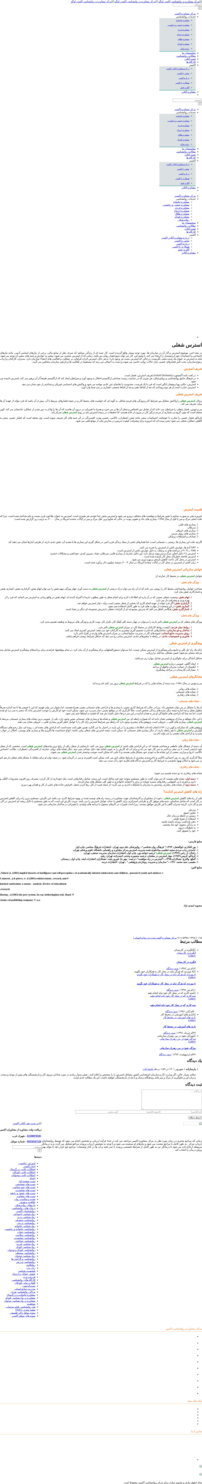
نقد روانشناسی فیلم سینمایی (20, 1307)
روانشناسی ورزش (25, 1262)
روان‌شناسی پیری (26, 1217)
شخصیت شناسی (26, 1271)
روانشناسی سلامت (25, 1235)
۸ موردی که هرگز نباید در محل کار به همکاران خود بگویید (166, 974)
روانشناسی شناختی (25, 1241)
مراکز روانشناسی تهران (23, 1292)
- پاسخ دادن (148, 1069)
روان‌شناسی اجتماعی (24, 1214)
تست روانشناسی (187, 1393)
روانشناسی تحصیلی (25, 1220)
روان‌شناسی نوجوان (25, 1256)
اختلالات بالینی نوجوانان (23, 1175)
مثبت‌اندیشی (28, 1286)
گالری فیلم (190, 1423)
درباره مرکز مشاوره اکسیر (181, 1412)
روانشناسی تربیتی (26, 1223)
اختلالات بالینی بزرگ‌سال (22, 1169)
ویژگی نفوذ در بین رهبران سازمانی (178, 1038)
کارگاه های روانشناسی (23, 1280)
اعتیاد (32, 1178)
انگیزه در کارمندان (186, 953)
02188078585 (34, 1136)
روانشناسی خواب (26, 1232)
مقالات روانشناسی (186, 1417)
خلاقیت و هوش (27, 1202)
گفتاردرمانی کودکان (25, 1283)
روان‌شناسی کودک (25, 1247)
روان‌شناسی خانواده (25, 1226)
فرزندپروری (29, 1277)
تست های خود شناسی (23, 1187)
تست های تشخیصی (25, 1184)
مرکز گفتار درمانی (186, 1349)
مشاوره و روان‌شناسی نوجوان (19, 1301)
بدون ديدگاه (172, 968)
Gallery (192, 955)
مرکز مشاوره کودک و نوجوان (180, 1336)
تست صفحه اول (26, 1181)
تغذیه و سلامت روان (24, 1199)
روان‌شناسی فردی (25, 1244)
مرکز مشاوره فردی (185, 1380)
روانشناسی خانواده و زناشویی (20, 1229)
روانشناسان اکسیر (25, 1211)
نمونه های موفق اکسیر (23, 1315)
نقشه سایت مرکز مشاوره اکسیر (179, 1409)
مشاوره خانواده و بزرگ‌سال (20, 1295)
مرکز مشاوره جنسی (185, 1374)
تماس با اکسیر (188, 1420)
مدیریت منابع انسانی (144, 937)
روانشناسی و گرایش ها (23, 1259)
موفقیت (31, 1304)
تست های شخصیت (25, 1190)
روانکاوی (30, 1265)
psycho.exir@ (170, 1467)
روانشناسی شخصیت (24, 1238)
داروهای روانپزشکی (25, 1205)
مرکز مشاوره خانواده (184, 1368)
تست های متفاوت (26, 1196)
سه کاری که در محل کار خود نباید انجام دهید (173, 996)
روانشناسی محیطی (25, 1253)
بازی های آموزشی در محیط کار (179, 1017)
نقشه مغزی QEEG (25, 1310)
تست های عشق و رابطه (22, 1193)
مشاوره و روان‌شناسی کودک (20, 1298)
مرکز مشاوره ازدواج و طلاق (181, 1387)
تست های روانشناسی (184, 1414)
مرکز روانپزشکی (187, 1355)
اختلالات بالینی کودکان (23, 1172)
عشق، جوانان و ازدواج (23, 1274)
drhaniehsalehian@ (172, 1475)
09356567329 (34, 1141)
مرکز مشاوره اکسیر (166, 937)
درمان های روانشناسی (23, 1208)
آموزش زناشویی (26, 1163)
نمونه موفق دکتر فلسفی (22, 1313)
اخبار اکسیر (29, 1166)
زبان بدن (30, 1268)
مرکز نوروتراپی (188, 1343)
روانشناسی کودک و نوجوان (21, 1250)
